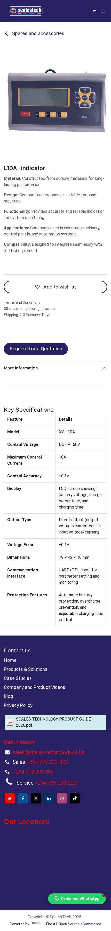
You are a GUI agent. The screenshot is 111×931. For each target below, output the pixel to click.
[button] (77, 898)
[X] (36, 798)
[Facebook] (23, 798)
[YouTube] (10, 798)
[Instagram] (62, 798)
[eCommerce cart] (94, 11)
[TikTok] (75, 798)
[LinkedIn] (49, 798)
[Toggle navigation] (102, 11)
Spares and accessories (37, 33)
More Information (21, 367)
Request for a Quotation (36, 349)
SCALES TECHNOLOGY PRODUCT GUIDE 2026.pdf (53, 722)
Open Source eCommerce (79, 924)
